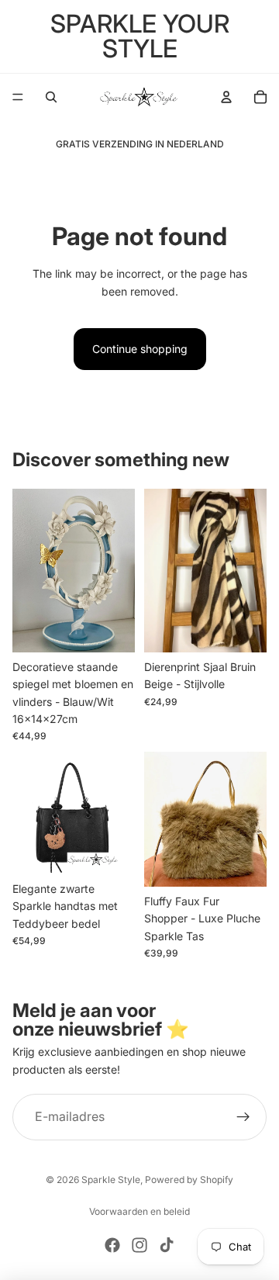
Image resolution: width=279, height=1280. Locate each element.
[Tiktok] (166, 1245)
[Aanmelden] (243, 1117)
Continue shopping (140, 348)
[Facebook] (112, 1245)
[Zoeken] (51, 97)
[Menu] (18, 97)
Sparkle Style (110, 1179)
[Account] (226, 97)
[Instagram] (139, 1245)
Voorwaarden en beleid (139, 1211)
